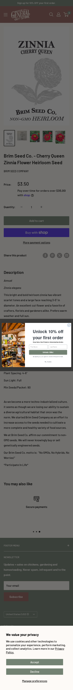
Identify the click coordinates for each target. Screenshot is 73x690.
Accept (34, 662)
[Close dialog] (69, 325)
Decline (34, 671)
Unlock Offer (48, 352)
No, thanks (48, 362)
